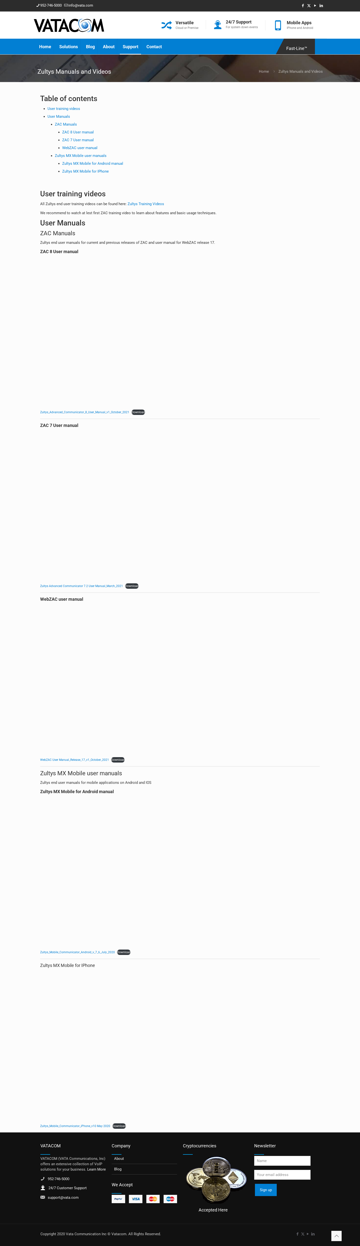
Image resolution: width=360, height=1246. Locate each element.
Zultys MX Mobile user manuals (81, 155)
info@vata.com (80, 5)
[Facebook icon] (303, 5)
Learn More (96, 1169)
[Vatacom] (69, 25)
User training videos (64, 108)
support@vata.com (63, 1197)
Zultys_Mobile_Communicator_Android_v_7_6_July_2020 (77, 952)
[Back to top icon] (336, 1236)
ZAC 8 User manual (78, 132)
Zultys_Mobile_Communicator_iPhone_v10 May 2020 (75, 1126)
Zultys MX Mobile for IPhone (85, 171)
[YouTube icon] (315, 5)
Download (138, 412)
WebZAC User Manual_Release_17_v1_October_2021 (74, 760)
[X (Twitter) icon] (309, 5)
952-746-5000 (51, 5)
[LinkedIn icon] (321, 5)
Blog (117, 1169)
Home (264, 71)
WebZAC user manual (79, 148)
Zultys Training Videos (146, 204)
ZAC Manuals (66, 124)
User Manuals (59, 116)
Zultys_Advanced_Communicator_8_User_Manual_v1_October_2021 (84, 412)
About (119, 1158)
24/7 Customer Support (67, 1188)
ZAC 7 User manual (78, 140)
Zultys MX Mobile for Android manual (92, 163)
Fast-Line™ (296, 48)
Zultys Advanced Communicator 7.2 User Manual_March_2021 (81, 586)
